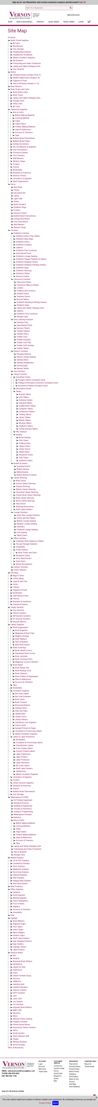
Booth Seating (24, 437)
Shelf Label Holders (24, 509)
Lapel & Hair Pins (20, 581)
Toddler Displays (23, 340)
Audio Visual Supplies (20, 40)
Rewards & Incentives (22, 173)
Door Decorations (20, 150)
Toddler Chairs (22, 334)
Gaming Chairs (22, 360)
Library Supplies (17, 624)
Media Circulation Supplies (24, 57)
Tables (18, 391)
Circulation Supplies (21, 691)
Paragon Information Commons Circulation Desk (38, 383)
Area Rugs (18, 187)
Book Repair (18, 665)
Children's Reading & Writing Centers (31, 265)
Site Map (72, 1084)
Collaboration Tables (27, 406)
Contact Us (58, 1066)
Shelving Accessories (25, 506)
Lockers (19, 288)
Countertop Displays (21, 863)
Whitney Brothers (20, 1042)
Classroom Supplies (19, 109)
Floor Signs (17, 927)
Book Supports (21, 630)
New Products (16, 886)
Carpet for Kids (19, 967)
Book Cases (21, 481)
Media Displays (17, 858)
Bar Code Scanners (23, 696)
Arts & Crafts (18, 112)
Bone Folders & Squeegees (26, 676)
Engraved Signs (19, 924)
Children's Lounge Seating (26, 256)
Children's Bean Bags (24, 239)
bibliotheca (17, 964)
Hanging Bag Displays (22, 52)
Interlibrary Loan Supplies (25, 722)
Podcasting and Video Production (27, 63)
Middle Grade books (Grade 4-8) (26, 78)
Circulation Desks (23, 377)
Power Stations (20, 570)
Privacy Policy (74, 1069)
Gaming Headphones (25, 363)
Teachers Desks (23, 296)
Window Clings (19, 161)
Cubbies (19, 247)
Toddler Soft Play (23, 342)
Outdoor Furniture (21, 567)
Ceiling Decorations (21, 144)
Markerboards (22, 472)
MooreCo (17, 1013)
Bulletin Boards (22, 469)
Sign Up (82, 2)
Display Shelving (23, 486)
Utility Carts (17, 104)
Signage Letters (19, 947)
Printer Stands (22, 550)
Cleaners (16, 892)
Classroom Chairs (23, 282)
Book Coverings (19, 647)
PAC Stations (21, 432)
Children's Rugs (20, 207)
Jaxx (15, 996)
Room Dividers (20, 204)
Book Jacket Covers (23, 650)
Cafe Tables (24, 397)
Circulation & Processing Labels (28, 731)
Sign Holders (18, 944)
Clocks (16, 190)
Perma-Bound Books (21, 1024)
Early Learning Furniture (23, 319)
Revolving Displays (21, 872)
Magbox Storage (22, 636)
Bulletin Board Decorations (24, 138)
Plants (16, 201)
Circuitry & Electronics (23, 809)
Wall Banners (18, 158)
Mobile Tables (25, 420)
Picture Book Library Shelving (28, 495)
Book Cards (20, 699)
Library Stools (24, 449)
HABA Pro (17, 981)
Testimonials (89, 1066)
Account (41, 1066)
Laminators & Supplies (22, 178)
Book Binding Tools (23, 670)
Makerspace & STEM (19, 797)
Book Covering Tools (23, 659)
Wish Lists (42, 1069)
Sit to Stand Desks (23, 558)
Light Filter (18, 198)
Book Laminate (21, 656)
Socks (15, 584)
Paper (17, 121)
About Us (87, 1064)
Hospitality (20, 547)
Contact (40, 22)
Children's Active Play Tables (28, 236)
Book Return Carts (20, 92)
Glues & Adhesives (23, 129)
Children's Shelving (23, 270)
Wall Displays (18, 878)
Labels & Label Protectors (24, 737)
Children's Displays (24, 245)
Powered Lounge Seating (27, 529)
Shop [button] (10, 22)
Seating (19, 434)
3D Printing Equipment (23, 800)
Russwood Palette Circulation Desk (33, 386)
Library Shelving (20, 478)
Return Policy (74, 1071)
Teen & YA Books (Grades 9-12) (26, 83)
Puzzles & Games (20, 152)
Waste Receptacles (24, 564)
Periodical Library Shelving (27, 492)
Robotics (17, 817)
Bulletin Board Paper (21, 141)
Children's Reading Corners (27, 262)
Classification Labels (24, 745)
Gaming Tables (22, 368)
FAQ (55, 1081)
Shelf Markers (21, 639)
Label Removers (23, 763)
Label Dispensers (23, 754)
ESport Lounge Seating (26, 357)
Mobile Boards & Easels (26, 475)
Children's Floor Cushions (26, 250)
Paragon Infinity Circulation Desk (31, 380)
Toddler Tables (22, 348)
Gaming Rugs (21, 365)
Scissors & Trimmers (24, 132)
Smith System (18, 1033)
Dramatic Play (22, 322)
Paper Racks (20, 124)
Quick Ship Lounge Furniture (28, 515)
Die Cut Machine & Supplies (24, 147)
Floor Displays (19, 866)
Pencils (16, 167)
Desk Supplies (19, 895)
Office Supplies (17, 889)
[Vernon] (18, 1065)
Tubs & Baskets (21, 642)
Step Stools (21, 504)
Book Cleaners (21, 673)
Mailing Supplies (20, 898)
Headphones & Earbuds (22, 55)
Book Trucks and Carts (20, 89)
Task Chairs (23, 457)
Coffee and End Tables (28, 429)
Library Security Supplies (23, 783)
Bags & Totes (18, 575)
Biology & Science (21, 803)
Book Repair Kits (22, 668)
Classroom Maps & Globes (27, 285)
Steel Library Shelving (25, 498)
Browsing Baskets (22, 705)
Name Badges (19, 932)
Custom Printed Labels (25, 751)
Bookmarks (17, 170)
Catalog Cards (21, 708)
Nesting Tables (25, 423)
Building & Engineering (23, 806)
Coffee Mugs (18, 578)
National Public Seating (22, 1019)
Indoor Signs (18, 929)
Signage (14, 918)
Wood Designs (19, 1045)
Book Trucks (18, 95)
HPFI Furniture (19, 993)
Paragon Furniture (20, 1022)
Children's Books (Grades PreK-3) (27, 75)
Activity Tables (22, 299)
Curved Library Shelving (25, 483)
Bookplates (20, 740)
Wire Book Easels (22, 645)
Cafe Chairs (23, 440)
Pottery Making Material (25, 127)
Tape (17, 135)
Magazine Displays (21, 869)
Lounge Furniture (20, 512)
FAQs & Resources (16, 1047)
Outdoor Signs (19, 935)
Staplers (16, 906)
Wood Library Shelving (25, 501)
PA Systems (18, 60)
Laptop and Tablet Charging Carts (26, 66)
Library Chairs (24, 446)
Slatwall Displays (20, 875)
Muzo (15, 1016)
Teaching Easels (23, 466)
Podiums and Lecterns (25, 291)
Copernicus (17, 970)
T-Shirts (16, 587)
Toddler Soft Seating (25, 345)
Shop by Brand (17, 952)
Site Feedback (74, 1087)
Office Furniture (20, 538)
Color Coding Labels (24, 748)
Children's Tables (23, 273)
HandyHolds (20, 714)
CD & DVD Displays (21, 860)
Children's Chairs (23, 242)
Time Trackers (19, 155)
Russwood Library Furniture (24, 1027)
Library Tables (25, 417)
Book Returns (16, 86)
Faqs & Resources (24, 22)
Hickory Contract (20, 990)
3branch (16, 958)
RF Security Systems (21, 619)
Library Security (17, 607)
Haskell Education (20, 987)
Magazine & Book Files (24, 633)
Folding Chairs (25, 443)
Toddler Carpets (23, 331)
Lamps (16, 196)
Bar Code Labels (22, 693)
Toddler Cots (21, 337)
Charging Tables (25, 403)
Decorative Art (19, 193)
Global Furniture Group (22, 976)
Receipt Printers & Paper (25, 728)
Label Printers (22, 757)
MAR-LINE (17, 1010)
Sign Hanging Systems (22, 941)
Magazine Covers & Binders (26, 662)
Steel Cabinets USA (21, 1036)
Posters (16, 164)
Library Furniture (20, 374)
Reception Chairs (26, 455)
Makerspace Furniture (23, 814)
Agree (55, 1103)
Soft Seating (21, 532)
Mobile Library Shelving (25, 489)
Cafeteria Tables (26, 400)
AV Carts (16, 43)
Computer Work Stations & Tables (30, 541)
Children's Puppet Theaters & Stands (31, 259)
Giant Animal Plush (23, 253)
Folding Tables (25, 414)
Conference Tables (27, 411)
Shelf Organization (20, 181)
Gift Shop (14, 573)
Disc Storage (18, 49)
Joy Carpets (18, 1001)
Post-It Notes (18, 904)
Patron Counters (19, 613)
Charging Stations (23, 354)
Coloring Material (22, 118)
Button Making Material (24, 115)
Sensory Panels (19, 175)
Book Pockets (21, 702)
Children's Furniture (21, 233)
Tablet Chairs (24, 452)
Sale (12, 915)
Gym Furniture (19, 371)
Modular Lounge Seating (26, 524)
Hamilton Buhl (18, 984)
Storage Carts (18, 101)
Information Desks (23, 388)
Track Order (68, 22)
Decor (13, 184)
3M (14, 955)
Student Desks (22, 293)
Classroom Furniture (22, 279)
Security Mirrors (19, 622)
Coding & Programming (23, 811)
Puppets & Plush (20, 80)
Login (40, 1064)
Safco (15, 1030)
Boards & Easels (20, 463)
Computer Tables (26, 409)
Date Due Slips (21, 711)
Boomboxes (18, 46)
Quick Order (53, 22)
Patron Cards (20, 725)
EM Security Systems (22, 616)
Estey (15, 973)
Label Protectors (23, 760)
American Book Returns (22, 961)
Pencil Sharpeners (20, 901)
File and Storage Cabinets (26, 544)
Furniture (14, 230)
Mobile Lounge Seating (26, 521)
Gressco (16, 978)
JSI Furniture (18, 1004)
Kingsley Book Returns (22, 1007)
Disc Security (18, 69)
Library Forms (21, 716)
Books (13, 72)
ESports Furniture (21, 351)
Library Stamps (21, 719)
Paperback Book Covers (25, 653)
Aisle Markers (18, 921)
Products (11, 37)
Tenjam (16, 1039)
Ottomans (20, 527)
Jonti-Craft (17, 999)
